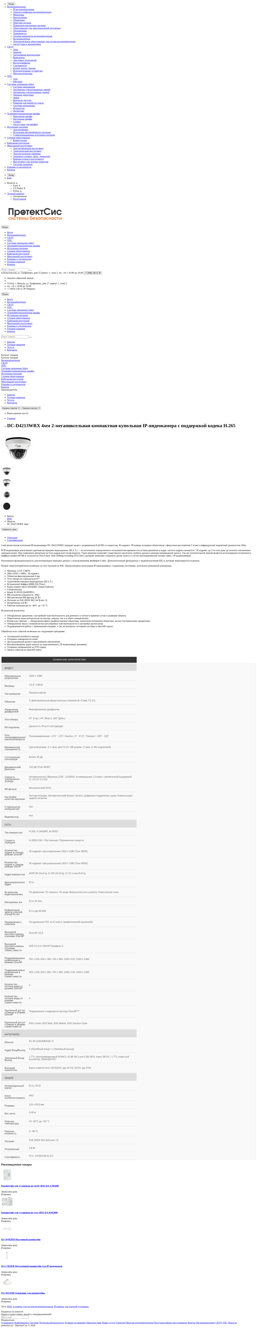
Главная (11, 418)
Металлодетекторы (22, 73)
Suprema (17, 52)
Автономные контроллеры (26, 55)
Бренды (11, 342)
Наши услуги (109, 1322)
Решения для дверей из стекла (28, 103)
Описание (12, 537)
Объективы (19, 20)
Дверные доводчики (23, 95)
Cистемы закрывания (24, 87)
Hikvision (17, 81)
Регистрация (19, 199)
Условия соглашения (75, 1322)
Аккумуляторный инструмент (28, 148)
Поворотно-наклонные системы (29, 25)
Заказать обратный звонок (20, 278)
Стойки (17, 121)
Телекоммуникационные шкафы (23, 113)
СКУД (10, 47)
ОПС (9, 76)
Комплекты (19, 57)
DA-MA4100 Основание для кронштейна (23, 1293)
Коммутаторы (20, 140)
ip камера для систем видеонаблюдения (33, 1306)
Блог (9, 178)
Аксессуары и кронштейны (27, 44)
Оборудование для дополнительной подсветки (37, 28)
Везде (10, 232)
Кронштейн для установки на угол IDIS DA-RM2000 (29, 1212)
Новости (232, 1322)
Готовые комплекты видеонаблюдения (32, 36)
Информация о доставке (26, 1322)
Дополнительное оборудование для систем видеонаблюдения (44, 41)
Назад (11, 4)
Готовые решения (16, 261)
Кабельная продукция (18, 143)
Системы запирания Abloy (20, 84)
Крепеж (11, 169)
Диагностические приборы (27, 153)
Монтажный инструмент (19, 145)
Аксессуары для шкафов (25, 124)
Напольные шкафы (22, 116)
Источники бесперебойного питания (32, 132)
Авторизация (19, 196)
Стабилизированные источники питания (34, 135)
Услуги (10, 347)
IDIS (9, 1306)
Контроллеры (20, 17)
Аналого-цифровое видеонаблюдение (32, 12)
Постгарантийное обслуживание (170, 1322)
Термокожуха (20, 33)
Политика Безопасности (51, 1322)
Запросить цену (9, 529)
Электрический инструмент (27, 151)
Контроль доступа (22, 100)
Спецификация (15, 540)
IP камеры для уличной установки (71, 1306)
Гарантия (121, 1322)
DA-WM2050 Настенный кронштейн (20, 1239)
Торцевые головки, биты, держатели (31, 156)
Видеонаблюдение (16, 6)
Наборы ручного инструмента (28, 159)
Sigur (15, 49)
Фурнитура (19, 108)
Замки (16, 97)
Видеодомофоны (21, 63)
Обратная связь (93, 1322)
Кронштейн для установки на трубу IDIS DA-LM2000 (30, 1186)
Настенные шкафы (22, 119)
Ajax (15, 79)
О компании (7, 1322)
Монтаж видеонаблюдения (139, 1322)
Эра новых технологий (25, 60)
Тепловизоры (20, 31)
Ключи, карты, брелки (24, 68)
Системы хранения (22, 164)
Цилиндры (18, 111)
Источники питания (17, 127)
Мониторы (18, 15)
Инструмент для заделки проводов (30, 161)
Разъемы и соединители (19, 167)
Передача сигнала (22, 23)
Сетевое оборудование (18, 137)
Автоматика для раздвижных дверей (31, 89)
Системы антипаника (24, 105)
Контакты (12, 350)
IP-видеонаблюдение (23, 9)
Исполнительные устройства (28, 71)
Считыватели (20, 65)
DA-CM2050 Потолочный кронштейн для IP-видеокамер (31, 1266)
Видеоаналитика (21, 39)
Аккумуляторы (20, 129)
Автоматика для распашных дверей (31, 92)
